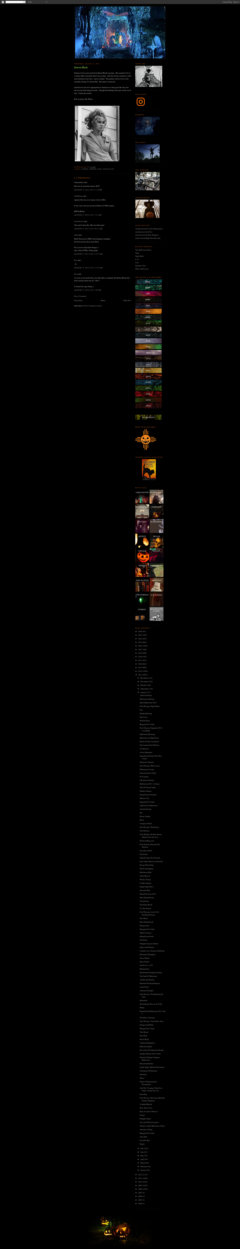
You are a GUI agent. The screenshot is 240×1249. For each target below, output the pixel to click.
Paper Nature (144, 961)
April (142, 1159)
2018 (140, 656)
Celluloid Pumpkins (147, 1043)
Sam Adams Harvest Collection (151, 861)
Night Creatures (146, 933)
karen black (108, 169)
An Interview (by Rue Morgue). (147, 235)
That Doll (143, 1035)
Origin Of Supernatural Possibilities (148, 1083)
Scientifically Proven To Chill (151, 1004)
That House (144, 1032)
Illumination (144, 969)
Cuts (137, 262)
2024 (140, 638)
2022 (140, 646)
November (144, 681)
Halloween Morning (147, 734)
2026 (140, 631)
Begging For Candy (147, 724)
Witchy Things (145, 879)
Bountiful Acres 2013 (148, 894)
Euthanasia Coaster (147, 769)
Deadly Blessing (146, 713)
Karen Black (81, 67)
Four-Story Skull (146, 850)
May (142, 1155)
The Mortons (144, 830)
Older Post (127, 300)
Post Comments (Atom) (93, 305)
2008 (140, 1189)
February (144, 1166)
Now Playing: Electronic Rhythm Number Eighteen (152, 1099)
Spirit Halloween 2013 (148, 702)
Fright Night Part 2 (147, 886)
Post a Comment (80, 296)
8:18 (137, 259)
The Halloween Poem (143, 250)
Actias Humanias (146, 752)
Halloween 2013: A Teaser (149, 784)
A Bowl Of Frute (146, 695)
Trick (137, 253)
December (144, 678)
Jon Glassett (78, 221)
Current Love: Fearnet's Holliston (152, 951)
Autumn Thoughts (146, 990)
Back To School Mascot (149, 1111)
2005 (140, 1200)
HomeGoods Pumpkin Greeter (151, 972)
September (144, 688)
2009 (140, 1185)
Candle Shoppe (145, 883)
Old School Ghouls (147, 780)
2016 (140, 664)
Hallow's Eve (144, 798)
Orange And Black (147, 1025)
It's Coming (144, 776)
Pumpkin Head (145, 1118)
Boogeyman (144, 925)
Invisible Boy (145, 1140)
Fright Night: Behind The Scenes (152, 1067)
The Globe (144, 918)
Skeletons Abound (147, 762)
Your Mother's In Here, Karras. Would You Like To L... (151, 835)
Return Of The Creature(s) (149, 741)
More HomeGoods (146, 922)
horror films (96, 169)
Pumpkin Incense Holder (149, 943)
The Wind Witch (146, 904)
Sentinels (143, 1074)
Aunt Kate (143, 1136)
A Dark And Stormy (147, 979)
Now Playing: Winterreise (149, 827)
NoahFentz (78, 196)
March (143, 1163)
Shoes (142, 1078)
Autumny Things (146, 1129)
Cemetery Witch (146, 823)
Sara (75, 274)
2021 (140, 649)
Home (103, 300)
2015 (140, 667)
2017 (140, 660)
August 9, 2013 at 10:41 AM (88, 228)
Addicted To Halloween (149, 805)
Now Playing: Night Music (150, 706)
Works (142, 1007)
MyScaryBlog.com (147, 840)
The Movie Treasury (147, 1017)
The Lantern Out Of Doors (149, 745)
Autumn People (145, 809)
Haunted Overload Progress (150, 983)
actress (84, 169)
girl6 (76, 235)
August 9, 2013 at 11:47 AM (88, 254)
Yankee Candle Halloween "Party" (152, 1126)
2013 (140, 674)
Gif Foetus (144, 940)
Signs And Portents (147, 947)
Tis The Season (145, 908)
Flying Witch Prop (147, 865)
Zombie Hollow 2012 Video (150, 1053)
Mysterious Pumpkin (147, 954)
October (143, 685)
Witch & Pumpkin (146, 868)
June (142, 1152)
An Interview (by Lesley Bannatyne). (149, 228)
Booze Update (145, 816)
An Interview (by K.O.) (143, 232)
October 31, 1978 (146, 965)
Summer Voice (140, 265)
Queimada (143, 1000)
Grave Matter (145, 958)
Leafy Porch (144, 987)
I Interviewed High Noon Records (147, 238)
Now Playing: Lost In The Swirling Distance (149, 913)
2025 (140, 635)
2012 (140, 1174)
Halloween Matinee (147, 699)
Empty (142, 1144)
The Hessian (144, 901)
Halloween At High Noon (149, 738)
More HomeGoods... (147, 897)
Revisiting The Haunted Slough (152, 1050)
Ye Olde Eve (144, 748)
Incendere (143, 1094)
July (142, 1148)
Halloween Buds (146, 1046)
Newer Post (78, 300)
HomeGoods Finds (147, 936)
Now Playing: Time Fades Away (152, 1021)
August (143, 692)
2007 (140, 1192)
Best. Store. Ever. (146, 1108)
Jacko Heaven (145, 876)
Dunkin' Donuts (146, 791)
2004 (140, 1203)
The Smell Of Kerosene (148, 976)
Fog (141, 710)
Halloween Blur (146, 872)
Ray (141, 812)
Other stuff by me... (142, 269)
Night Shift (139, 256)
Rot (75, 260)
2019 (140, 653)
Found (142, 1115)
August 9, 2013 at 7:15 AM (88, 215)
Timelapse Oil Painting (148, 1071)
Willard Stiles (145, 720)
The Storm (144, 854)
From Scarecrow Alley (148, 773)
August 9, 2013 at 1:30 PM (87, 290)
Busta (142, 820)
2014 (140, 671)
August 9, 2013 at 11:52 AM (88, 267)
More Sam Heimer (146, 1063)
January (143, 1170)
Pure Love (143, 717)
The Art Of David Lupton (149, 1122)
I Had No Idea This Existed (150, 858)
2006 (140, 1196)
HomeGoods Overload (148, 794)
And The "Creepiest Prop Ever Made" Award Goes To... (151, 1089)
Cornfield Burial (146, 1104)
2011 (140, 1178)
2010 (140, 1182)
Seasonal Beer (145, 890)
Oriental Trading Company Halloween (150, 1058)
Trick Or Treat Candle (148, 787)
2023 (140, 642)
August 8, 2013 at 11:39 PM (88, 190)
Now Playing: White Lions (150, 766)
